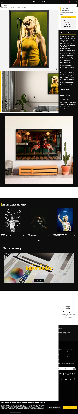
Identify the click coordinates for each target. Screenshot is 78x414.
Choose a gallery (68, 26)
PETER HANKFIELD (6, 235)
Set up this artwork (68, 17)
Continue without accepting (54, 407)
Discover (39, 280)
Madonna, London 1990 (60, 234)
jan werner (65, 10)
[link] (39, 2)
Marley (29, 234)
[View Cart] (76, 2)
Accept (69, 407)
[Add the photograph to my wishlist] (76, 9)
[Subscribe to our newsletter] (74, 368)
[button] (2, 69)
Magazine (69, 349)
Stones (3, 234)
